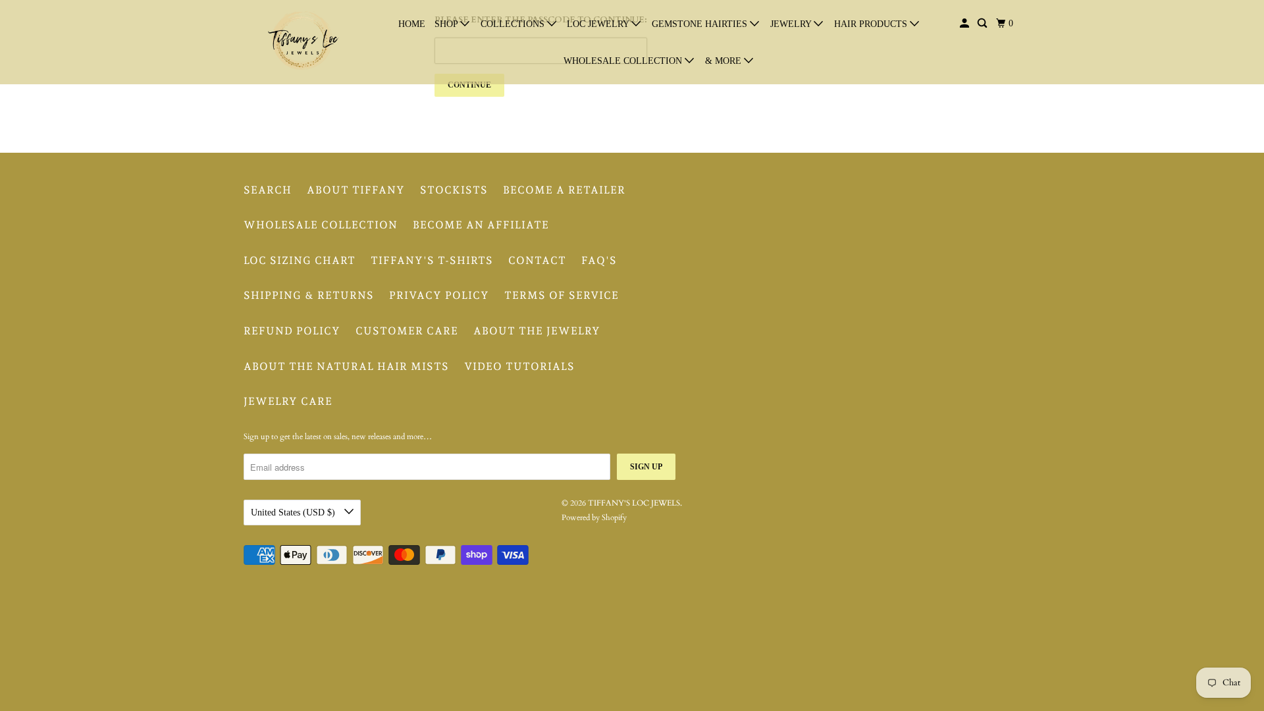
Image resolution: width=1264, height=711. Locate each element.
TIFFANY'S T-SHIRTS (432, 260)
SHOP (447, 24)
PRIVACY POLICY (439, 295)
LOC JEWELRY (599, 24)
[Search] (983, 24)
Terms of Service (561, 295)
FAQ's (599, 260)
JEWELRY (792, 24)
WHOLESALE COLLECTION (624, 61)
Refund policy (292, 331)
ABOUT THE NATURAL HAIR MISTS (346, 366)
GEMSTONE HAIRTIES (701, 24)
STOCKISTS (454, 190)
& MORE (724, 61)
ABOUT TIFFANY (356, 190)
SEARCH (268, 190)
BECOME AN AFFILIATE (481, 225)
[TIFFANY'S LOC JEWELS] (303, 42)
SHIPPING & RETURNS (309, 295)
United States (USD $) (294, 512)
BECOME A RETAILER (564, 190)
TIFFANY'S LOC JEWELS (634, 503)
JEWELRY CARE (288, 401)
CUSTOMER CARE (407, 331)
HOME (411, 24)
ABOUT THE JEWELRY (536, 331)
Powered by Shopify (594, 517)
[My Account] (965, 24)
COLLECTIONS (514, 24)
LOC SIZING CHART (300, 260)
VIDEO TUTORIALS (519, 366)
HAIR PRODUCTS (872, 24)
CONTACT (537, 260)
